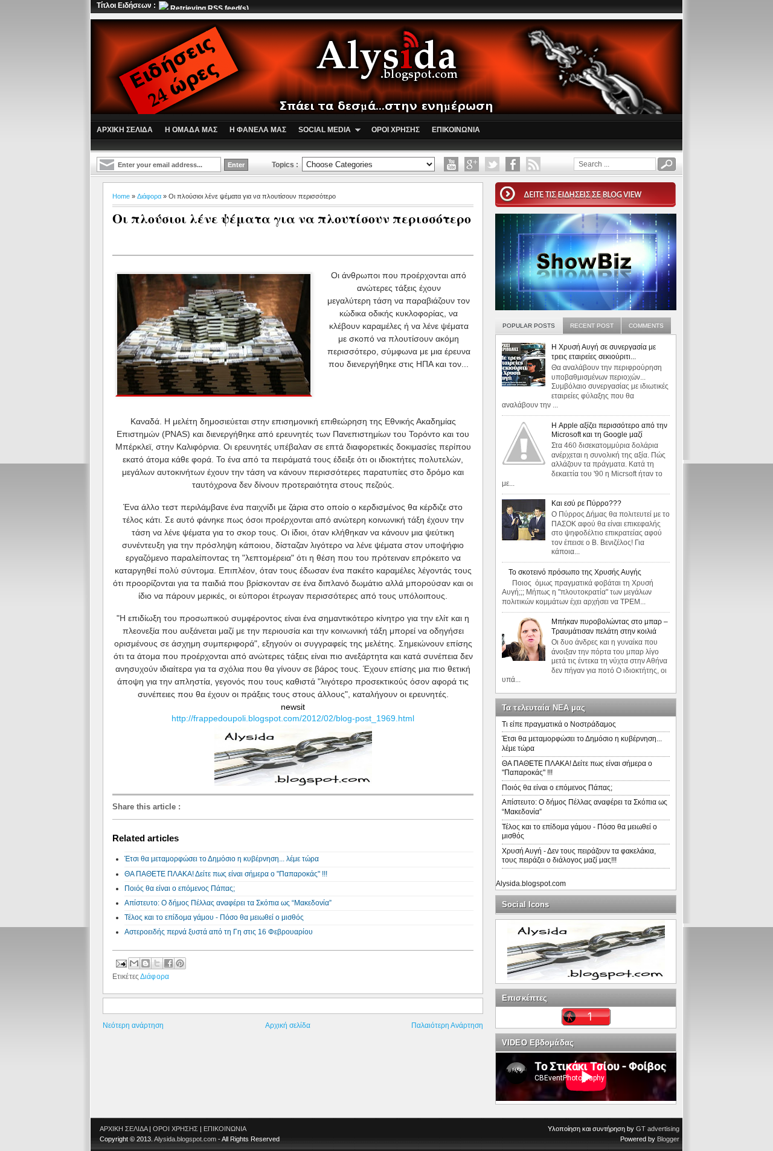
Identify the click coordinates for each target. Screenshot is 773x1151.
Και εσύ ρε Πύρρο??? (586, 503)
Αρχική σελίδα (287, 1025)
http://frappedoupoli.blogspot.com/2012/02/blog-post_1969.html (293, 718)
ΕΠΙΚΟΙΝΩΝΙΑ (225, 1128)
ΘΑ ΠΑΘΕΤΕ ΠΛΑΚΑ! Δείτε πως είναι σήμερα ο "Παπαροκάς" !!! (225, 874)
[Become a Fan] (512, 164)
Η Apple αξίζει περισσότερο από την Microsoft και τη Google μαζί (609, 430)
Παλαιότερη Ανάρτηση (447, 1025)
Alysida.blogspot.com (531, 883)
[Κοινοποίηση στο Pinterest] (180, 963)
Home (121, 196)
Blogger (668, 1139)
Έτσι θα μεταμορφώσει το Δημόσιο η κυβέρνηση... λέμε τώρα (221, 859)
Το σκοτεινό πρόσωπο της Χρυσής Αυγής (574, 572)
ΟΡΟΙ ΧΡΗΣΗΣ (175, 1128)
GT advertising (657, 1128)
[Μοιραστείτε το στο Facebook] (168, 963)
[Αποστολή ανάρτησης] (120, 962)
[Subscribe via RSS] (533, 164)
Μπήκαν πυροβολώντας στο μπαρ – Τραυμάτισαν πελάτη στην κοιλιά (609, 626)
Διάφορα (149, 196)
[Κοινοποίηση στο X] (157, 963)
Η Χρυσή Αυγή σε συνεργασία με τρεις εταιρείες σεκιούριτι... (603, 352)
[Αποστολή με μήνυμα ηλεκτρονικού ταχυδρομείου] (134, 963)
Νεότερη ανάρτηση (133, 1025)
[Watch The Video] (451, 164)
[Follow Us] (492, 164)
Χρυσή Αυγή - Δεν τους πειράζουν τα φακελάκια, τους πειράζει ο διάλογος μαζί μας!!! (579, 856)
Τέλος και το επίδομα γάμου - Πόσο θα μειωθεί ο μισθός (214, 917)
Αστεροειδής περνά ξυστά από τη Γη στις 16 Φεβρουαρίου (218, 932)
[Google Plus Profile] (471, 164)
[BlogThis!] (146, 963)
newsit (293, 707)
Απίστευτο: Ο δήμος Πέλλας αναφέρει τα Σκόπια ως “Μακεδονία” (228, 903)
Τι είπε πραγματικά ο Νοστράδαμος (559, 724)
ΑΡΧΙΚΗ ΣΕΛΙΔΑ (123, 1128)
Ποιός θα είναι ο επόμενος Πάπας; (179, 888)
